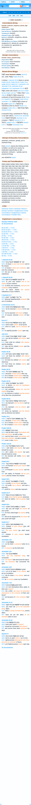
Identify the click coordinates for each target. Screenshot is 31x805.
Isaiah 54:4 (11, 104)
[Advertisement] (15, 668)
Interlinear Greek (7, 209)
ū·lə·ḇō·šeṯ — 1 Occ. (8, 246)
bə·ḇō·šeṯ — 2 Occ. (8, 234)
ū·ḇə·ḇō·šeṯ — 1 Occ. (9, 250)
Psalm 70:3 (5, 416)
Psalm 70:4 (23, 82)
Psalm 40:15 (6, 369)
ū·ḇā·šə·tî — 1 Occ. (8, 248)
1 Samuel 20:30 (13, 80)
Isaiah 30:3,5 (6, 84)
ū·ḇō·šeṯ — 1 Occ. (8, 252)
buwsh (8, 146)
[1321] (2, 362)
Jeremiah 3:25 (6, 86)
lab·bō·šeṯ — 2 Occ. (8, 240)
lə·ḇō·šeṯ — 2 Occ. (8, 244)
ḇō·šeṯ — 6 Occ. (7, 256)
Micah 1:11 (23, 106)
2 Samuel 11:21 (15, 120)
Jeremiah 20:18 (17, 86)
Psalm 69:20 (17, 77)
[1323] (29, 362)
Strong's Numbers (7, 211)
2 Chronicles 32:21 (8, 305)
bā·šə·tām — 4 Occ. (8, 228)
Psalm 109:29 (6, 428)
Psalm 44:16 (24, 99)
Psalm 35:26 (6, 352)
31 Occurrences (7, 647)
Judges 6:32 (10, 122)
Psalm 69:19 (6, 399)
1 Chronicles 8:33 (14, 125)
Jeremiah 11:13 (21, 118)
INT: (3, 272)
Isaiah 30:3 (5, 461)
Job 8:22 (24, 74)
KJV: (3, 268)
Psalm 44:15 (6, 381)
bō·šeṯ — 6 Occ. (7, 236)
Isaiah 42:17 (6, 493)
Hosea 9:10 (18, 116)
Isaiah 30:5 (5, 479)
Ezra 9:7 (4, 320)
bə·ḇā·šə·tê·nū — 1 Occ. (10, 232)
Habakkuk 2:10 (7, 88)
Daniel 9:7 (8, 99)
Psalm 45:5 (11, 108)
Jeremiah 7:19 (6, 101)
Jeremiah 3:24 (7, 551)
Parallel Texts (16, 215)
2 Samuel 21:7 (7, 295)
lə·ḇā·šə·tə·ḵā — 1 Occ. (9, 242)
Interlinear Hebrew (20, 209)
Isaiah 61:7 (14, 84)
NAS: (3, 264)
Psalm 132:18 (10, 93)
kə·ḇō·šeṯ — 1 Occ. (8, 238)
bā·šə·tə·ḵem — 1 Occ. (9, 230)
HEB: (3, 262)
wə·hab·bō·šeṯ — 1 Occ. (10, 254)
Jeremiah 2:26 (24, 84)
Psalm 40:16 (6, 82)
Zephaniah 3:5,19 (18, 88)
